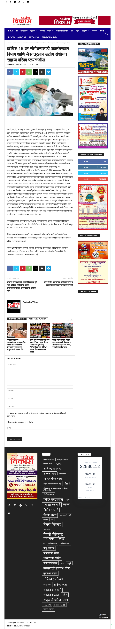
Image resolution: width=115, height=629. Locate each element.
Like (104, 161)
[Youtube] (28, 2)
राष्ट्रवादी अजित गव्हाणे (55, 600)
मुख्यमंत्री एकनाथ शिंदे (56, 568)
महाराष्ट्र (32, 31)
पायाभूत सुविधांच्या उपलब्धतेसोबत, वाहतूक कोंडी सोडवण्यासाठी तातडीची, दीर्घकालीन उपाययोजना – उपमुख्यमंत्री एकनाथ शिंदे (16, 345)
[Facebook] (6, 2)
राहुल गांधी (47, 605)
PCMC (58, 463)
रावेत (64, 595)
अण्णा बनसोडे (62, 474)
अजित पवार (49, 473)
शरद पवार (48, 609)
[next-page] (71, 319)
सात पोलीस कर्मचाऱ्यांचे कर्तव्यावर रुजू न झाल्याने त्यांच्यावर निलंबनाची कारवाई (58, 283)
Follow (103, 167)
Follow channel (49, 37)
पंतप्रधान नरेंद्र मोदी (65, 515)
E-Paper (11, 37)
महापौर (62, 563)
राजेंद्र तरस (60, 584)
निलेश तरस (49, 515)
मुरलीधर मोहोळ (50, 573)
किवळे (67, 483)
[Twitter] (19, 2)
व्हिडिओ (102, 31)
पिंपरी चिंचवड (52, 524)
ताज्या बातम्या (24, 31)
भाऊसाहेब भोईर (52, 558)
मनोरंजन (94, 31)
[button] (106, 34)
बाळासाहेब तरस (51, 553)
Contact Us (34, 37)
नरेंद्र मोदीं (66, 505)
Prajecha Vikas (15, 64)
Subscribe (101, 179)
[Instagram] (10, 2)
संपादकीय (84, 31)
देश (17, 31)
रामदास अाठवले (52, 589)
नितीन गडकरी (50, 510)
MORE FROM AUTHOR (37, 319)
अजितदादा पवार (52, 468)
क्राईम (49, 31)
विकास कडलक (59, 605)
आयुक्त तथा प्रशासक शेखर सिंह (52, 484)
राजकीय (42, 31)
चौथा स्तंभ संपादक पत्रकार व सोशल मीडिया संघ (55, 489)
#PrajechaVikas (62, 459)
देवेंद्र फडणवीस (53, 499)
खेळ (72, 31)
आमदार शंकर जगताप (53, 478)
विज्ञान (77, 31)
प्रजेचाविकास (52, 543)
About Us (22, 37)
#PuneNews (47, 464)
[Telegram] (15, 2)
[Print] (42, 72)
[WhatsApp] (23, 2)
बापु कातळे (48, 548)
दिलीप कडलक (48, 494)
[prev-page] (68, 319)
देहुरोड (68, 499)
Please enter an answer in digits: (20, 422)
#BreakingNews (48, 459)
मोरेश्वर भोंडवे (53, 579)
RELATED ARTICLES (16, 319)
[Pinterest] (23, 72)
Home (10, 31)
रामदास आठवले (51, 594)
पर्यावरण (45, 519)
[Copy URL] (55, 72)
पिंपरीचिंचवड (47, 529)
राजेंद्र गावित (46, 584)
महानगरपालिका (50, 563)
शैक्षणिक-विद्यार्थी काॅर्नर (62, 31)
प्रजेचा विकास (65, 543)
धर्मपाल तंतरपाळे (51, 504)
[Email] (35, 72)
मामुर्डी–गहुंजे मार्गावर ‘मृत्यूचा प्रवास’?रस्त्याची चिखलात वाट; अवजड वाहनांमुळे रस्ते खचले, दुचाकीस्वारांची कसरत (62, 343)
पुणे (44, 543)
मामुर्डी (69, 563)
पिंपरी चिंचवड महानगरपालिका (54, 536)
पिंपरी (52, 519)
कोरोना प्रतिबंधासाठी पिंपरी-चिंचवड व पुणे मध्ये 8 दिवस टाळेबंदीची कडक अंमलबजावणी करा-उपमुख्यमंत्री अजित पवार (22, 286)
